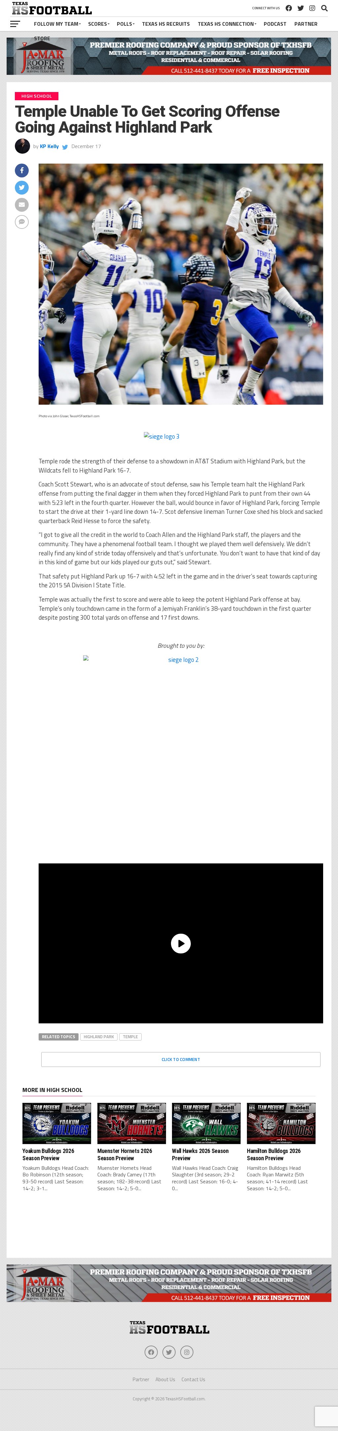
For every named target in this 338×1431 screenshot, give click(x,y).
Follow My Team (56, 24)
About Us (165, 1379)
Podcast (275, 24)
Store (42, 38)
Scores (97, 24)
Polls (124, 24)
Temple (130, 1036)
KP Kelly (49, 146)
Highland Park (99, 1036)
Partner (306, 24)
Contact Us (193, 1379)
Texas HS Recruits (166, 24)
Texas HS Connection (226, 24)
